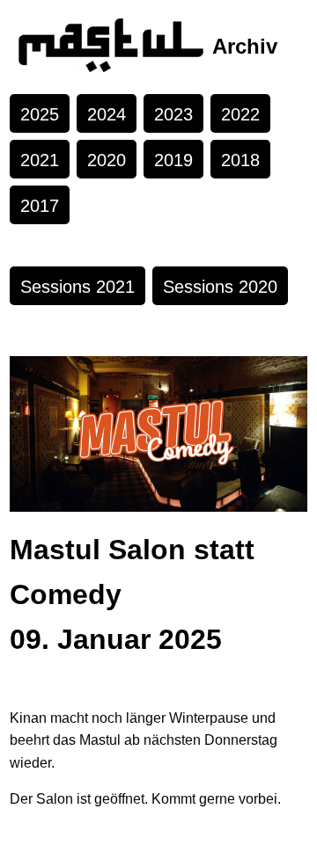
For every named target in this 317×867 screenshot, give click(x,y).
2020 (106, 160)
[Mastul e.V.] (111, 47)
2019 (173, 160)
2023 (173, 114)
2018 (240, 160)
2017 (39, 205)
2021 (39, 160)
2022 (240, 114)
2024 (106, 114)
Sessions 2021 (77, 286)
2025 (39, 114)
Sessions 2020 (220, 286)
